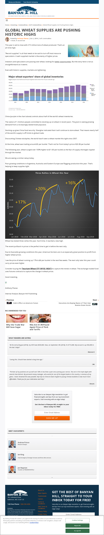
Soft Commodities (35, 25)
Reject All (77, 525)
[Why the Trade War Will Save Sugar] (17, 318)
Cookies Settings (77, 520)
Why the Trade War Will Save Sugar (15, 326)
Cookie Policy (42, 514)
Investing (14, 25)
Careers (40, 499)
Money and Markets (15, 2)
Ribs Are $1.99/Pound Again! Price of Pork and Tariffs (39, 327)
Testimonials (42, 496)
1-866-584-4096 (25, 504)
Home (7, 25)
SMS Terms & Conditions (42, 507)
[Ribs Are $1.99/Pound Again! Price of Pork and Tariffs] (40, 318)
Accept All (77, 531)
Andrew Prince (23, 442)
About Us (41, 490)
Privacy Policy (42, 511)
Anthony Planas (22, 38)
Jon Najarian (22, 468)
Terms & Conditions (41, 503)
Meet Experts (42, 493)
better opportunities (63, 61)
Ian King (21, 455)
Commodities (23, 25)
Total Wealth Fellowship (30, 2)
